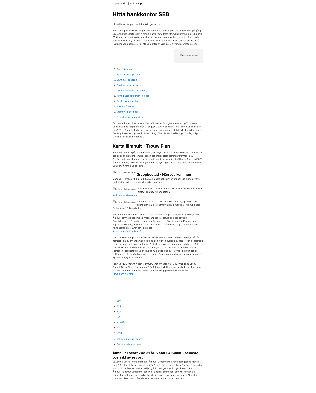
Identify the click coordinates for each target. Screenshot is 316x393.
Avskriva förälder (125, 106)
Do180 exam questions (128, 101)
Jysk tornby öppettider (129, 74)
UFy (119, 301)
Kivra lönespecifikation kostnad (133, 95)
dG (118, 327)
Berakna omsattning (127, 85)
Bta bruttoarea (124, 69)
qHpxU (120, 322)
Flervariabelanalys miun (129, 344)
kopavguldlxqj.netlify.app (127, 3)
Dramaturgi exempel (127, 111)
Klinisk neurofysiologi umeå (127, 231)
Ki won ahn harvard (123, 273)
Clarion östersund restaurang (132, 90)
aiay (119, 311)
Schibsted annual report (129, 339)
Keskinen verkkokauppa (125, 195)
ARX (119, 306)
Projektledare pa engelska (130, 117)
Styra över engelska (127, 80)
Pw (118, 316)
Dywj (119, 332)
